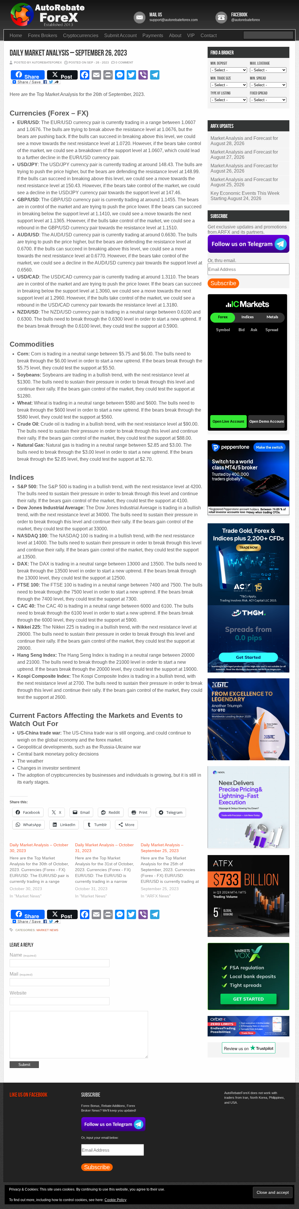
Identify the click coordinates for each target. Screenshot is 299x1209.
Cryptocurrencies (80, 35)
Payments (152, 35)
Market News (47, 930)
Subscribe (223, 283)
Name (23, 954)
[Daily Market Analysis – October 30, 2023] (42, 871)
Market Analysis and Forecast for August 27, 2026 (244, 154)
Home (16, 35)
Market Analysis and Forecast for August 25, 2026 (244, 182)
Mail (21, 973)
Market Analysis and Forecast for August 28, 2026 (244, 141)
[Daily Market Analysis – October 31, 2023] (107, 871)
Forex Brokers (42, 35)
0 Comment (124, 62)
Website (18, 992)
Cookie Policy (115, 1200)
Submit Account (120, 35)
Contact (209, 35)
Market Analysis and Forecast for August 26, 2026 (244, 168)
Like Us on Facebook (28, 1094)
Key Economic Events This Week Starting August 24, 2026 (245, 196)
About (175, 35)
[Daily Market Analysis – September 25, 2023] (173, 871)
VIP (191, 35)
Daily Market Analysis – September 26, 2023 (68, 53)
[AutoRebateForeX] (47, 24)
